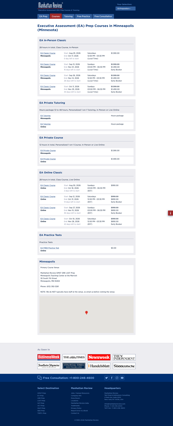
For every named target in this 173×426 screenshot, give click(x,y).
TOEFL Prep (41, 413)
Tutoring (68, 16)
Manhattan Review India (80, 403)
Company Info (76, 395)
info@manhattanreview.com (114, 404)
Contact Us (75, 413)
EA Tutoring (45, 116)
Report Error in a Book (79, 410)
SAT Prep (40, 403)
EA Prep (43, 16)
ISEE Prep (41, 410)
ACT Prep (40, 405)
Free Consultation (103, 16)
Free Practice (83, 16)
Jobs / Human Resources (80, 393)
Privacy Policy (76, 408)
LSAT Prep (41, 400)
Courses (56, 16)
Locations (74, 400)
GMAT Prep (41, 393)
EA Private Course (48, 150)
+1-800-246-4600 (81, 377)
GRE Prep (41, 398)
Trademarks (75, 405)
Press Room (75, 398)
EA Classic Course (47, 53)
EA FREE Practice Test (49, 248)
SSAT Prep (41, 408)
